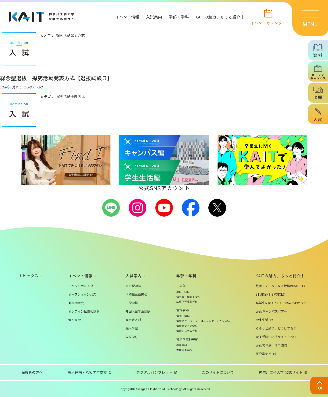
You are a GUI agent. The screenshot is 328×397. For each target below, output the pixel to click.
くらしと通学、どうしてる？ (276, 328)
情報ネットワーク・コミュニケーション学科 (203, 321)
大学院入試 (133, 320)
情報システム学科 (187, 330)
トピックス (29, 275)
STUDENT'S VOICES (270, 294)
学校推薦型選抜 (136, 294)
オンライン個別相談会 (84, 311)
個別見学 (74, 320)
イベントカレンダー (268, 22)
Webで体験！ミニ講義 (271, 345)
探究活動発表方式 (70, 35)
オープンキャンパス (82, 294)
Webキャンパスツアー (271, 311)
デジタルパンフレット (154, 372)
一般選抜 (131, 303)
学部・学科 (179, 17)
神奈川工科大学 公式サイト (281, 372)
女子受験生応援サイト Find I (276, 336)
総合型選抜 (133, 286)
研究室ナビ (263, 353)
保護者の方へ (32, 372)
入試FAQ (131, 336)
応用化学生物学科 (187, 301)
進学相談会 (76, 303)
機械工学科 (183, 292)
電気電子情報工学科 (188, 297)
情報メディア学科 (186, 326)
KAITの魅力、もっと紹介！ (219, 17)
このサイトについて (218, 372)
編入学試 (131, 328)
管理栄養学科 (184, 350)
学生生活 (262, 320)
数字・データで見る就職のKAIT (278, 286)
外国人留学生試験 (137, 311)
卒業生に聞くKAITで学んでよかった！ (282, 303)
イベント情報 (127, 17)
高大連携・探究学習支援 (87, 372)
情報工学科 (183, 316)
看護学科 (181, 345)
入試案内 (154, 17)
